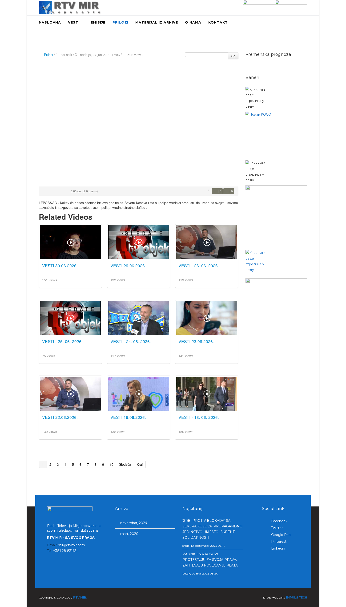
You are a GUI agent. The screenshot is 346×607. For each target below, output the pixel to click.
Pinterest (278, 541)
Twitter (276, 528)
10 (111, 464)
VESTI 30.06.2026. (60, 265)
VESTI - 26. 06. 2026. (198, 265)
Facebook (278, 521)
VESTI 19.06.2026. (128, 417)
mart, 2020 (128, 534)
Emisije (98, 22)
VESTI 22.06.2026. (60, 417)
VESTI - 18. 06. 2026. (198, 417)
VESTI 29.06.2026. (128, 265)
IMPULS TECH (296, 597)
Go (233, 55)
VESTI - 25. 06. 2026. (62, 341)
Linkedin (277, 548)
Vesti (74, 22)
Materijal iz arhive (156, 22)
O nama (193, 22)
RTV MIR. (80, 597)
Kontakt (218, 22)
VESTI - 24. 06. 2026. (130, 341)
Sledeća (125, 464)
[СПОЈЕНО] (276, 135)
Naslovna (50, 22)
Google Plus (280, 535)
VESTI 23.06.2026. (196, 341)
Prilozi (120, 22)
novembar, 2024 (133, 523)
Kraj (140, 464)
